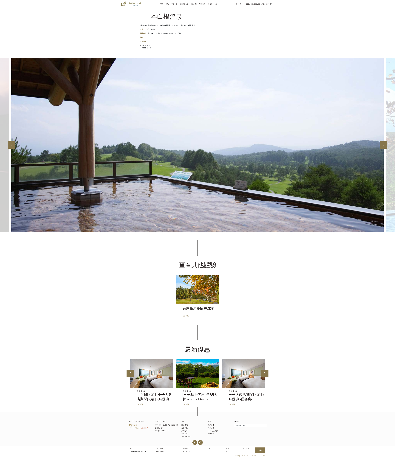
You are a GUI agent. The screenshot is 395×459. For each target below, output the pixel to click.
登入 (271, 4)
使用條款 (211, 428)
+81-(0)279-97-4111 (162, 431)
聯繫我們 (211, 434)
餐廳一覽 (174, 4)
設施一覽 (194, 4)
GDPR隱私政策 (213, 431)
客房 (161, 4)
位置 (215, 4)
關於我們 (184, 425)
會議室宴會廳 (184, 4)
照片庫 (209, 4)
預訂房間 (140, 404)
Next (383, 145)
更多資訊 (185, 316)
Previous (11, 145)
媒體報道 (184, 434)
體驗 (167, 4)
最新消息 (184, 428)
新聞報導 (184, 431)
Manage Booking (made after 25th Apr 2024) (250, 456)
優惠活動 (202, 4)
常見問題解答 (186, 436)
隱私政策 (211, 425)
